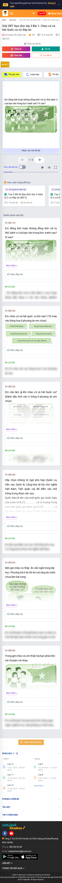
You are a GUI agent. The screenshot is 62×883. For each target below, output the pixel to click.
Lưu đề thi (47, 55)
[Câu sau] (39, 160)
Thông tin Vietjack (12, 868)
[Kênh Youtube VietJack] (11, 833)
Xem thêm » (11, 265)
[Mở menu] (11, 13)
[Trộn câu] (49, 167)
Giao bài (18, 55)
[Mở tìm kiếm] (33, 13)
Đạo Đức (13, 20)
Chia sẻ (17, 49)
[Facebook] (4, 833)
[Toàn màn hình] (55, 167)
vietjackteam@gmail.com (19, 851)
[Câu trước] (22, 160)
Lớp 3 (4, 20)
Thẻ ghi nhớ (13, 74)
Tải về (47, 49)
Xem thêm (38, 786)
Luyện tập (34, 74)
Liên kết (6, 863)
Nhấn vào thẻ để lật (31, 150)
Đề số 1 (5, 64)
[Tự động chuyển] (42, 167)
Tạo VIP (42, 13)
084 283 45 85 (15, 847)
